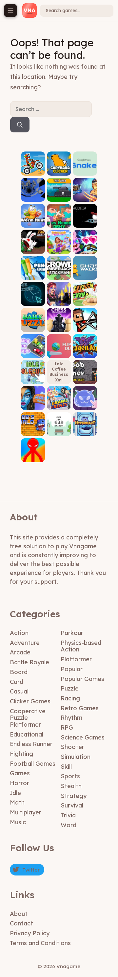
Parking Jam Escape (33, 348)
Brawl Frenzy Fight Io (59, 400)
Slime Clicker (85, 402)
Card (16, 682)
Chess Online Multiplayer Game (59, 320)
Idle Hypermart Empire (85, 427)
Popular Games (82, 679)
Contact (21, 923)
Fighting (21, 754)
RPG (67, 727)
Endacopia (85, 220)
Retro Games (80, 708)
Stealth (71, 786)
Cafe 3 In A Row (59, 428)
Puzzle (70, 688)
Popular (72, 669)
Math (17, 802)
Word (68, 825)
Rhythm (71, 717)
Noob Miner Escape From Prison (85, 370)
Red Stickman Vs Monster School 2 (33, 448)
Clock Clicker (33, 298)
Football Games (32, 763)
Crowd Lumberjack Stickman (59, 268)
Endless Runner (31, 744)
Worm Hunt (33, 220)
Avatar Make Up (33, 402)
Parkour (72, 633)
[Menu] (10, 10)
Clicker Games (30, 701)
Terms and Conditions (40, 943)
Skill (66, 766)
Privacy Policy (29, 933)
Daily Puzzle (33, 324)
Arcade (20, 652)
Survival (72, 805)
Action (19, 633)
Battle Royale (29, 662)
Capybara (59, 171)
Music (18, 822)
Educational (26, 734)
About (19, 914)
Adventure (25, 643)
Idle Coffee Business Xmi (58, 371)
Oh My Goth (59, 298)
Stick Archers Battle (84, 322)
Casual (19, 691)
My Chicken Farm (85, 296)
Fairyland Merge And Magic (59, 242)
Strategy (74, 796)
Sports (70, 776)
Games (20, 773)
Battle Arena (85, 194)
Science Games (83, 737)
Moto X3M (33, 171)
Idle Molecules (33, 374)
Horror (19, 783)
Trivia (68, 815)
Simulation (75, 757)
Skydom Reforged (85, 246)
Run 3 (33, 196)
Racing (70, 698)
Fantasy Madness (33, 246)
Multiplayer (25, 812)
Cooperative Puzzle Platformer (28, 717)
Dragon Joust (85, 350)
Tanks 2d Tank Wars (59, 192)
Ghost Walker (85, 272)
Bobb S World (33, 428)
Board (19, 672)
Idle (15, 793)
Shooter (72, 747)
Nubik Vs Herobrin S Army (59, 218)
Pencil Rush (33, 272)
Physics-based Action (81, 646)
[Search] (20, 125)
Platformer (76, 659)
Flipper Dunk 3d (59, 350)
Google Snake (85, 168)
